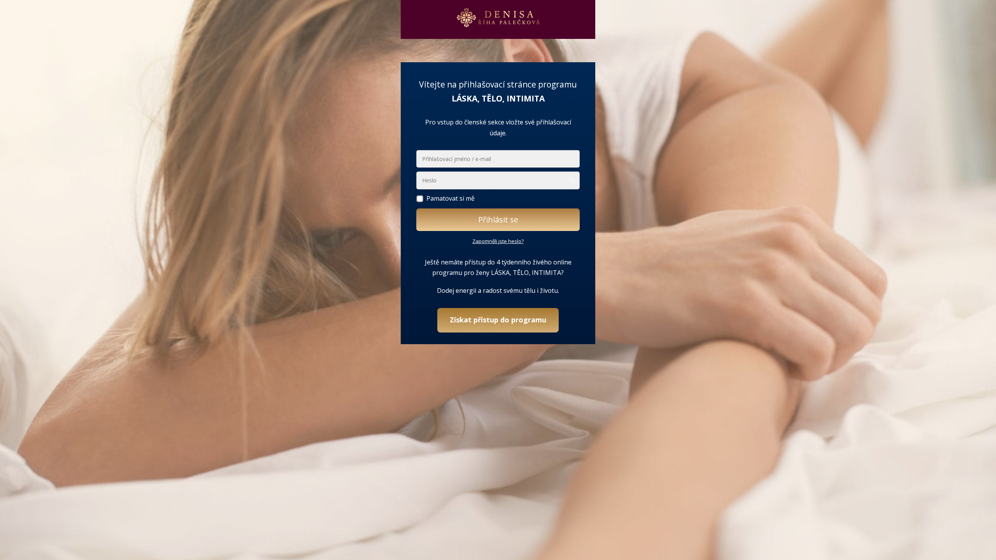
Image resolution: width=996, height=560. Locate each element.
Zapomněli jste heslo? (498, 241)
